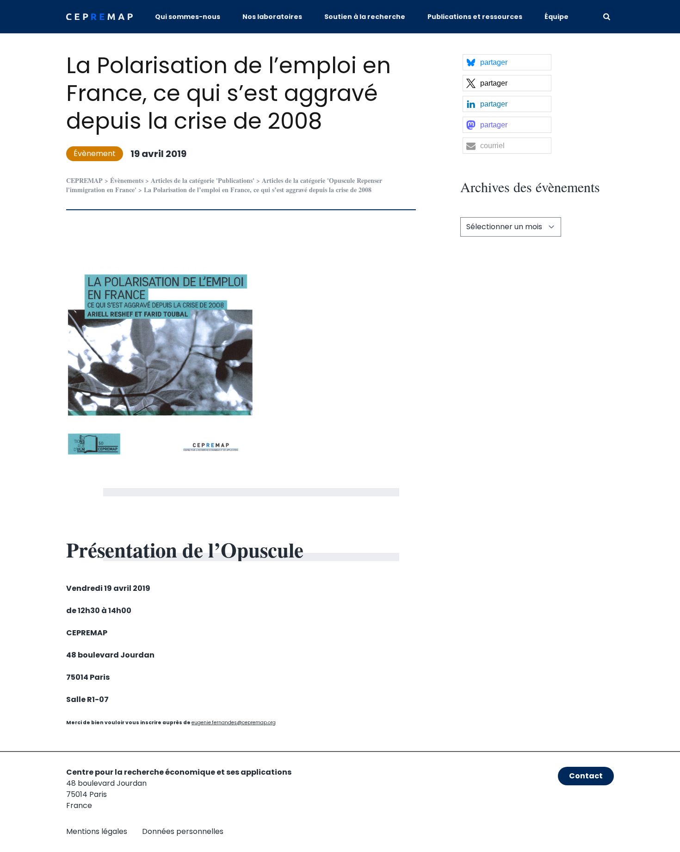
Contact (586, 776)
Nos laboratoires (272, 16)
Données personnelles (182, 831)
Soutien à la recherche (364, 16)
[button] (507, 62)
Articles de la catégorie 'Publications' (202, 180)
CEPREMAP (84, 180)
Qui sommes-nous (187, 16)
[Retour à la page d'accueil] (99, 16)
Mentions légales (96, 831)
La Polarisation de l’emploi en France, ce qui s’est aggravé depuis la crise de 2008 (228, 93)
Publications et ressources (474, 16)
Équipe (556, 16)
